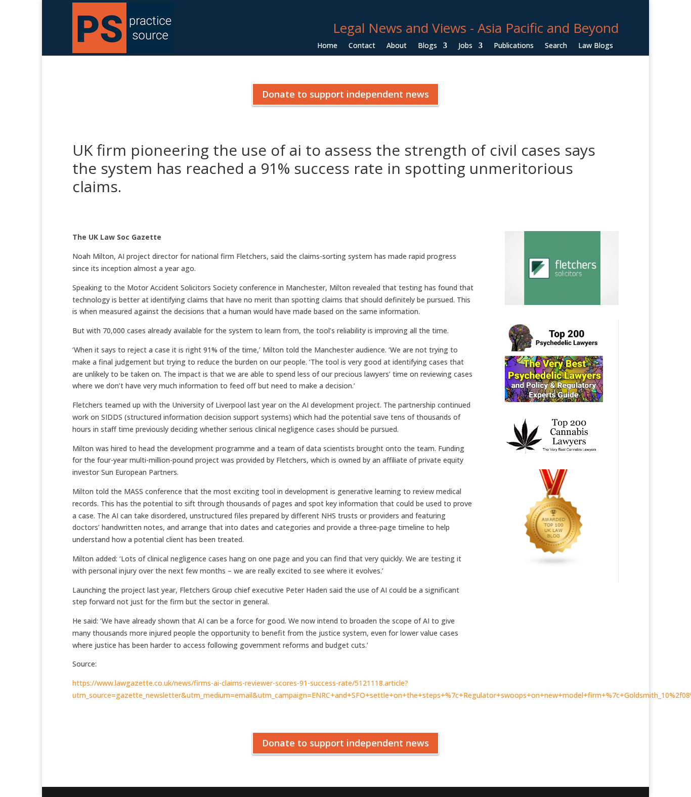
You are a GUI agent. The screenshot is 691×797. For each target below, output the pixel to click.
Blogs (427, 46)
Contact (362, 46)
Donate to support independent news (345, 94)
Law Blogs (595, 46)
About (396, 46)
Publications (514, 46)
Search (556, 46)
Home (327, 46)
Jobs (465, 46)
